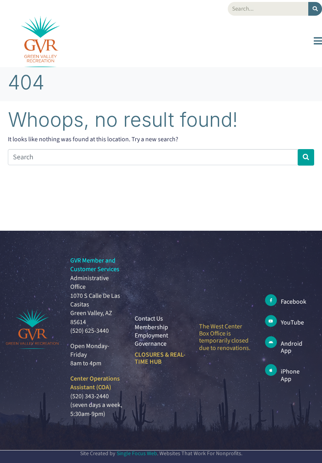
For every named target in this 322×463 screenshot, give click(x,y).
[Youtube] (271, 321)
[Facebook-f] (271, 300)
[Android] (271, 342)
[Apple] (271, 370)
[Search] (315, 9)
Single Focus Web (137, 454)
